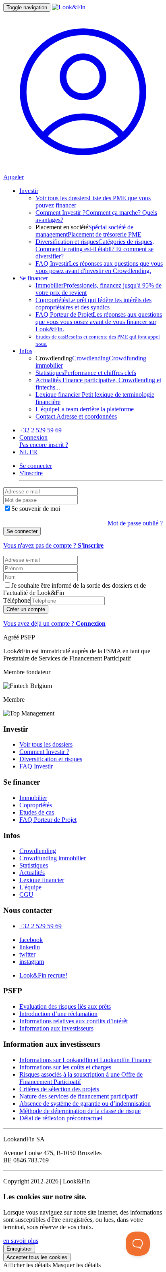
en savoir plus (20, 1240)
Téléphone (16, 600)
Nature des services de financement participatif (78, 1096)
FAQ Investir (36, 766)
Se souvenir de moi (35, 508)
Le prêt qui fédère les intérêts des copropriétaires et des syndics (93, 303)
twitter (27, 954)
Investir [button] (28, 190)
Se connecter (21, 531)
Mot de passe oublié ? (135, 523)
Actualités (32, 872)
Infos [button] (25, 350)
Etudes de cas (36, 812)
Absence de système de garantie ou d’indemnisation (85, 1103)
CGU (26, 894)
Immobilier (33, 797)
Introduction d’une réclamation (58, 1013)
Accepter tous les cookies (36, 1257)
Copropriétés (35, 805)
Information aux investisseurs (56, 1028)
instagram (31, 961)
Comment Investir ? (44, 751)
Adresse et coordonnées (76, 416)
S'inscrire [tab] (31, 473)
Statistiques (33, 865)
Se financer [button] (33, 278)
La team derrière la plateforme (84, 409)
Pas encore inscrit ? (43, 444)
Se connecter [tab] (35, 465)
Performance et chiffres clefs (85, 372)
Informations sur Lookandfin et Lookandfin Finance (85, 1059)
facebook (31, 939)
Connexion (33, 437)
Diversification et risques (50, 759)
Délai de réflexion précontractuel (60, 1118)
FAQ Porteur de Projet (48, 819)
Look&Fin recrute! (43, 975)
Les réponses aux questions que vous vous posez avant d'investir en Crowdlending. (99, 267)
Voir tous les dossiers (46, 744)
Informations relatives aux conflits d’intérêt (73, 1021)
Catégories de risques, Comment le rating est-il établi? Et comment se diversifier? (94, 249)
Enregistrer (19, 1249)
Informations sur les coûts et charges (65, 1067)
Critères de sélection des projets (59, 1089)
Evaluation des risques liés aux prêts (65, 1006)
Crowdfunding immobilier (52, 858)
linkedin (29, 947)
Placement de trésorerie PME (104, 234)
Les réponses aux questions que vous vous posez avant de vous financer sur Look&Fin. (98, 321)
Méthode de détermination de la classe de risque (80, 1110)
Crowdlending (90, 358)
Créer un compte (25, 609)
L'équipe (30, 887)
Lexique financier (41, 879)
